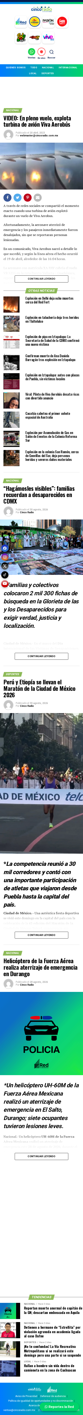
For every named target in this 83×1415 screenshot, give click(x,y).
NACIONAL (48, 67)
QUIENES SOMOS (16, 67)
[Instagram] (4, 557)
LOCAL (33, 73)
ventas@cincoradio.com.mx (19, 1410)
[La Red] (21, 22)
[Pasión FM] (48, 22)
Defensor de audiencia (53, 1396)
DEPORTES (48, 73)
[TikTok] (4, 574)
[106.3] (48, 37)
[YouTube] (4, 583)
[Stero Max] (35, 37)
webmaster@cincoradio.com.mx (39, 135)
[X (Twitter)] (4, 566)
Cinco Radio (27, 512)
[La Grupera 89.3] (35, 22)
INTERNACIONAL (68, 67)
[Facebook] (4, 548)
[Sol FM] (21, 37)
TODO (33, 67)
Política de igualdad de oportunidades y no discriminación (40, 1400)
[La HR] (62, 22)
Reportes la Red (61, 1407)
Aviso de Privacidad (26, 1396)
